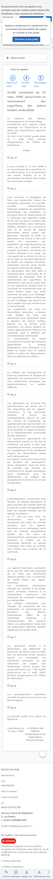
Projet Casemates (9, 797)
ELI (2, 803)
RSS (3, 781)
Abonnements (7, 775)
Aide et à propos (9, 791)
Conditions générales (11, 861)
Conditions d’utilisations (12, 866)
